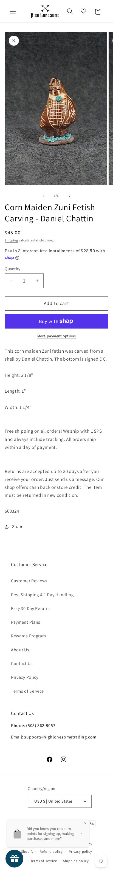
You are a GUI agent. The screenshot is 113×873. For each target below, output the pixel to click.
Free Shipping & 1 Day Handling (42, 595)
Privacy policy (80, 851)
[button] (13, 12)
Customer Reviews (29, 581)
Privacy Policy (24, 677)
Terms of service (43, 860)
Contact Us (22, 663)
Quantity (13, 268)
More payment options (56, 335)
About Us (20, 650)
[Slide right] (69, 196)
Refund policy (51, 851)
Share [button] (18, 526)
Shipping (11, 240)
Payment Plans (25, 622)
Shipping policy (76, 860)
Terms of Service (27, 691)
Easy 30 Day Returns (31, 608)
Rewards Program (28, 636)
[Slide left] (44, 196)
